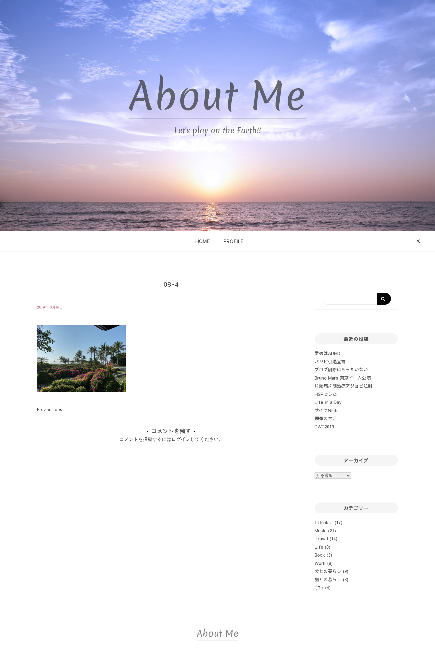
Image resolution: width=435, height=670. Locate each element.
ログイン (180, 439)
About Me (217, 96)
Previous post (50, 409)
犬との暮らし (328, 571)
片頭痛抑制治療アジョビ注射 (343, 386)
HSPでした (326, 394)
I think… (324, 522)
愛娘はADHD (327, 353)
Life (319, 547)
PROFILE (233, 241)
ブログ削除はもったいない (341, 369)
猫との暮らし (328, 579)
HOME (202, 241)
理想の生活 (326, 418)
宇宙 (319, 587)
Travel (321, 538)
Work (320, 563)
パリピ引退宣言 (330, 361)
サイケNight (327, 410)
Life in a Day (328, 402)
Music (320, 530)
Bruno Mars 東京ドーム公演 (343, 378)
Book (320, 555)
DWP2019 (324, 426)
